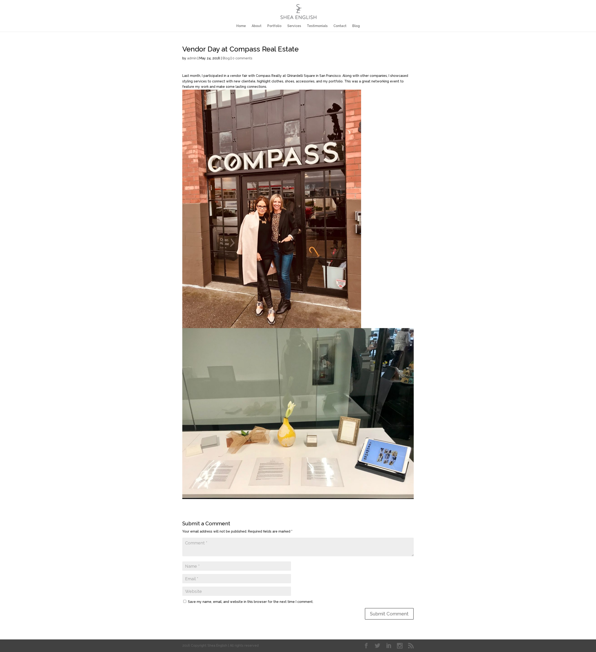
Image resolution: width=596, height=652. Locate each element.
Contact (339, 26)
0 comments (242, 58)
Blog (356, 26)
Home (241, 26)
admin (192, 58)
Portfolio (274, 26)
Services (294, 26)
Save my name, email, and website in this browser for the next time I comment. (250, 602)
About (256, 26)
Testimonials (317, 26)
